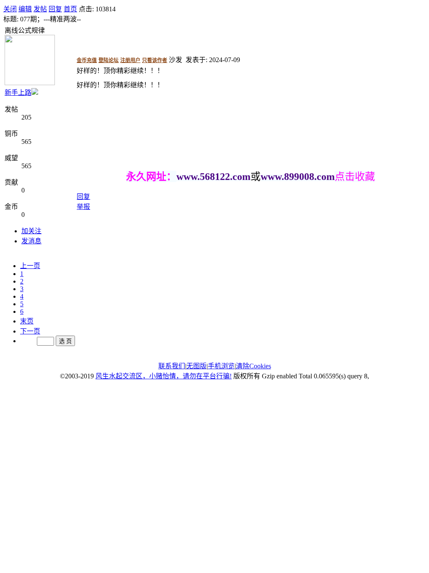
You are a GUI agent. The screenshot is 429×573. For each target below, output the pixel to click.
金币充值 (87, 60)
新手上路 (18, 92)
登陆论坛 (108, 60)
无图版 (196, 366)
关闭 (10, 9)
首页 (70, 9)
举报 (83, 206)
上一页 (30, 265)
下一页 (30, 331)
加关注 (31, 230)
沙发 (175, 59)
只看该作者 (154, 60)
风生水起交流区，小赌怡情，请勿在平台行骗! (164, 376)
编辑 (25, 9)
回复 (55, 9)
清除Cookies (253, 366)
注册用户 (130, 60)
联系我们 (171, 366)
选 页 (65, 341)
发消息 (31, 241)
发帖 (40, 9)
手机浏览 (221, 366)
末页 (27, 321)
